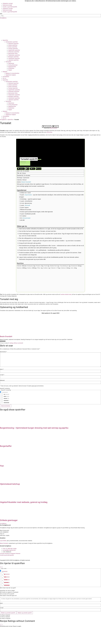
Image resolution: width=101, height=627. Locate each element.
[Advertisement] (50, 29)
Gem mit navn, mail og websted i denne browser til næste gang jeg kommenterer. (22, 385)
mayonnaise (28, 194)
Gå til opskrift (47, 126)
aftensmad (49, 132)
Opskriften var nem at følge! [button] (7, 590)
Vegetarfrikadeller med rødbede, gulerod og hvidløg (23, 502)
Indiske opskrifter (12, 45)
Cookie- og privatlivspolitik (10, 6)
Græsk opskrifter (12, 47)
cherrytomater (26, 218)
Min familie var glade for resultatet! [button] (9, 592)
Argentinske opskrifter (14, 50)
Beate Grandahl (53, 128)
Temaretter (8, 61)
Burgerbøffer (6, 446)
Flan (2, 466)
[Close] (1, 567)
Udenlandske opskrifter (11, 42)
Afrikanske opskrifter (13, 51)
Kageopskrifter (12, 66)
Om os (4, 78)
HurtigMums (3, 18)
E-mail (2, 374)
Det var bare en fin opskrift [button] (7, 594)
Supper (10, 70)
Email (39, 168)
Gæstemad (11, 63)
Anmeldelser (6, 76)
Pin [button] (33, 168)
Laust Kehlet (3, 540)
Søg (1, 13)
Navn (2, 369)
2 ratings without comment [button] (16, 343)
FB (28, 168)
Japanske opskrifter (13, 60)
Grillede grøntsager (9, 520)
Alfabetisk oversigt (8, 3)
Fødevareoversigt (7, 5)
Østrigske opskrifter (13, 56)
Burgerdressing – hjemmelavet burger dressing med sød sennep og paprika (34, 428)
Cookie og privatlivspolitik (7, 555)
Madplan (5, 71)
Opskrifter (5, 40)
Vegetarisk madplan (10, 75)
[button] (20, 162)
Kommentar (3, 351)
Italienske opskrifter (13, 43)
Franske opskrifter (13, 48)
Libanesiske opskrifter (14, 58)
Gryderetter (11, 68)
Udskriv (56, 126)
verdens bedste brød (66, 294)
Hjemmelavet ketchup (10, 484)
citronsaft (27, 205)
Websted (2, 380)
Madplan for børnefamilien (12, 73)
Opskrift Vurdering (5, 388)
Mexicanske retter (13, 53)
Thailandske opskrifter (14, 55)
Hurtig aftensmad (12, 65)
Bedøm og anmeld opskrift (8, 612)
